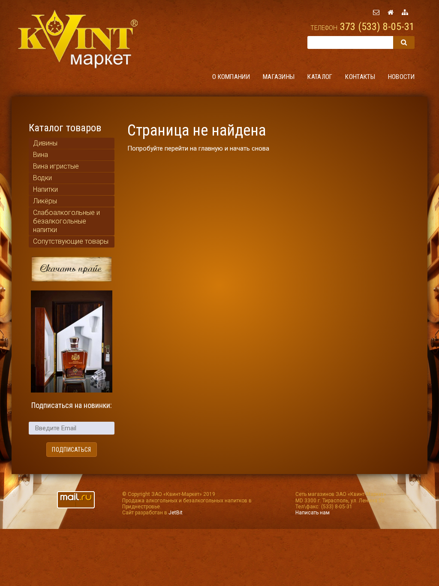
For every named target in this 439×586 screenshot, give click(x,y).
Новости (401, 77)
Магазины (279, 77)
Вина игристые (56, 166)
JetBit (175, 513)
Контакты (360, 77)
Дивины (45, 143)
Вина (40, 155)
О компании (231, 77)
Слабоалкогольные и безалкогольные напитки (66, 221)
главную (210, 148)
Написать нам (312, 513)
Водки (42, 178)
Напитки (45, 189)
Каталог (319, 77)
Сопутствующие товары (70, 241)
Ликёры (45, 201)
